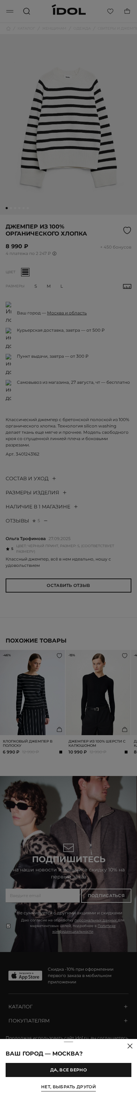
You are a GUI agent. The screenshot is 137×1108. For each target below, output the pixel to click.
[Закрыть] (130, 1046)
